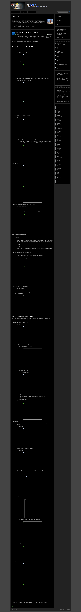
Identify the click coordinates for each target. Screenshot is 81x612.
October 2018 (59, 131)
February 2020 (59, 124)
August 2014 (59, 168)
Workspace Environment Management (63, 64)
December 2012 (59, 180)
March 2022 (58, 115)
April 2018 (58, 132)
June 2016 (58, 151)
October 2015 (59, 159)
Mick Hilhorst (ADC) (60, 23)
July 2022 (58, 111)
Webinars (58, 63)
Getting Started (24, 12)
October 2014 (59, 165)
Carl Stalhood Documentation (61, 29)
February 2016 (59, 156)
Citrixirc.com (15, 609)
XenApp (18, 34)
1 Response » (50, 34)
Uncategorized (59, 59)
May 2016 (58, 152)
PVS (57, 55)
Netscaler (58, 51)
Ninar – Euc (58, 24)
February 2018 (59, 135)
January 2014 (59, 173)
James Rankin (59, 19)
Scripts (34, 12)
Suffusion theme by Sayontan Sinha (65, 609)
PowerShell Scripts (60, 52)
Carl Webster (59, 17)
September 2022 (59, 108)
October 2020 (59, 119)
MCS (57, 48)
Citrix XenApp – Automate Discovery (26, 32)
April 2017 (58, 143)
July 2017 (58, 141)
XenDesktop (59, 67)
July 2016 (58, 149)
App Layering (59, 42)
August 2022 (59, 110)
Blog (12, 12)
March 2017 (58, 144)
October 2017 (59, 137)
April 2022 (58, 114)
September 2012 (59, 182)
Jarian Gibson (59, 20)
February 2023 (59, 106)
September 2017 (59, 139)
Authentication (59, 43)
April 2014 (58, 172)
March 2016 (58, 155)
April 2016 (58, 153)
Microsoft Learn (59, 34)
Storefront (58, 56)
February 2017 (59, 145)
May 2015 (58, 161)
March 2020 (58, 123)
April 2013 (58, 176)
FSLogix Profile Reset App (61, 75)
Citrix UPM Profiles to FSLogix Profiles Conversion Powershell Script (63, 97)
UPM (57, 60)
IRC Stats (29, 12)
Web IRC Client (17, 12)
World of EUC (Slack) (60, 37)
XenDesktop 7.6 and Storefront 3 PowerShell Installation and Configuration (63, 89)
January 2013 (59, 178)
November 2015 (59, 157)
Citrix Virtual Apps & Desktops (61, 44)
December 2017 (59, 136)
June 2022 (58, 112)
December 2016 (59, 147)
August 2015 (59, 160)
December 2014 (59, 164)
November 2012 (59, 181)
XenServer (58, 68)
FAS (57, 47)
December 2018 (59, 128)
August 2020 (59, 120)
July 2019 (58, 127)
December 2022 (59, 107)
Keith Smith (58, 21)
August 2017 (59, 140)
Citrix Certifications (60, 30)
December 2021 (59, 116)
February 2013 (59, 177)
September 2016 (59, 148)
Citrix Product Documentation (61, 33)
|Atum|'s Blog (59, 16)
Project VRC (59, 35)
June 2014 (58, 169)
